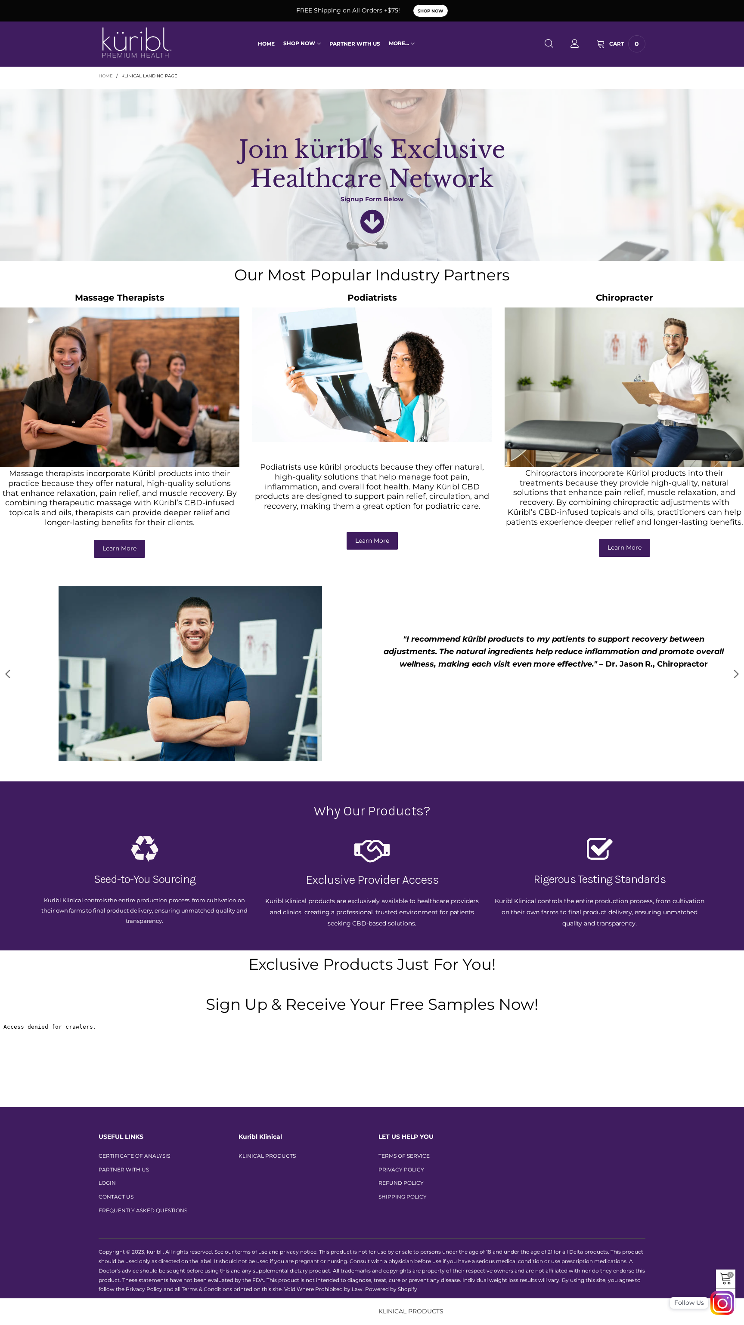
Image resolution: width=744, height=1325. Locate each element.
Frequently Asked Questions (143, 1190)
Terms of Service (404, 1135)
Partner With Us (354, 43)
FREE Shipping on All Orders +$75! (348, 10)
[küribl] (136, 43)
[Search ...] (549, 44)
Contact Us (116, 1176)
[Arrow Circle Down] (372, 229)
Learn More (119, 548)
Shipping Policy (402, 1176)
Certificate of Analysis (134, 1135)
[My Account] (574, 44)
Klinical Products (267, 1135)
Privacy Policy (401, 1149)
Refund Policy (401, 1162)
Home (266, 43)
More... (399, 43)
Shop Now (430, 11)
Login (107, 1162)
